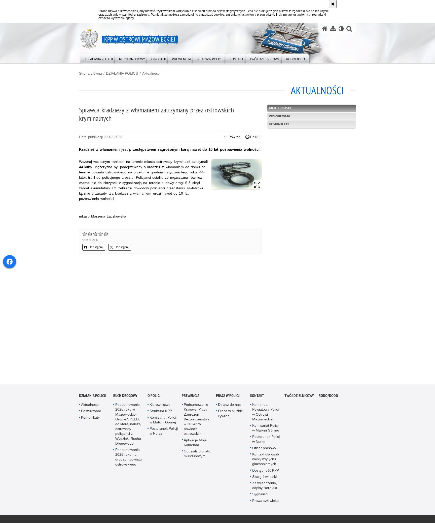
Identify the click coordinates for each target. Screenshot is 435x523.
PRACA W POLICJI (228, 397)
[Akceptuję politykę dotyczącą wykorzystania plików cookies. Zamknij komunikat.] (333, 4)
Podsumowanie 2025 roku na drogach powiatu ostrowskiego (128, 458)
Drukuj (255, 137)
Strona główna (90, 73)
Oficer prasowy (264, 449)
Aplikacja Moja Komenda (195, 443)
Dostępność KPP (265, 472)
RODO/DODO (328, 397)
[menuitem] (99, 58)
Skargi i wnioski (264, 478)
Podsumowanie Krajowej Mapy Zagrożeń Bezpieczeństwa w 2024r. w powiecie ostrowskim (196, 420)
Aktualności (151, 73)
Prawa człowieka (265, 502)
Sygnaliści (260, 496)
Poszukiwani (279, 116)
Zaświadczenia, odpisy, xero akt (264, 486)
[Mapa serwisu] (333, 28)
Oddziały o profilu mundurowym (197, 455)
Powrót (234, 137)
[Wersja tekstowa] (341, 28)
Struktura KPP (161, 412)
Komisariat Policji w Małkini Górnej (163, 421)
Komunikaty (279, 124)
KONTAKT (257, 397)
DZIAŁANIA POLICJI (122, 73)
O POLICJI (155, 397)
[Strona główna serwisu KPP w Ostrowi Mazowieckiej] (325, 28)
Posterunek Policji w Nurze (164, 432)
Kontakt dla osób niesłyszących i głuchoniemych (265, 460)
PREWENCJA (190, 397)
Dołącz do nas (229, 406)
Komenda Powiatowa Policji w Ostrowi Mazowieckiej (265, 413)
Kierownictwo (160, 406)
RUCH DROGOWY (125, 397)
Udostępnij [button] (96, 247)
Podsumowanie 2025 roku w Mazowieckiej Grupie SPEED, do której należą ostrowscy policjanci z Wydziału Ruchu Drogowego (128, 425)
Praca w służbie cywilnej (230, 414)
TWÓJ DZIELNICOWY (299, 397)
